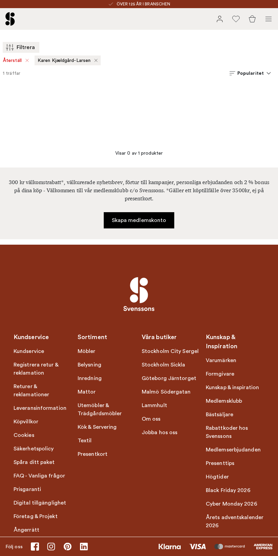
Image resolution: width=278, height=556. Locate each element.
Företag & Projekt (36, 516)
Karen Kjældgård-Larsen (64, 60)
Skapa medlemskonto (139, 220)
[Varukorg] (252, 19)
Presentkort (92, 454)
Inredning (90, 378)
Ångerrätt (26, 530)
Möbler (87, 351)
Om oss (151, 419)
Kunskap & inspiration (232, 387)
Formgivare (220, 374)
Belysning (89, 365)
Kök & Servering (97, 427)
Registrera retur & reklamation (36, 369)
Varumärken (221, 360)
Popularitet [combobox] (250, 73)
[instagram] (51, 546)
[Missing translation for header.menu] (268, 19)
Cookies (24, 435)
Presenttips (220, 463)
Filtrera (26, 47)
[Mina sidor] (220, 19)
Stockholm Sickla (163, 365)
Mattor (87, 392)
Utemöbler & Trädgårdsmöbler (100, 409)
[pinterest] (67, 546)
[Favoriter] (236, 19)
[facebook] (35, 546)
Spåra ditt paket (34, 462)
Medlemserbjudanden (233, 450)
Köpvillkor (26, 422)
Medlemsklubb (224, 401)
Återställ (12, 60)
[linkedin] (84, 546)
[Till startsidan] (10, 19)
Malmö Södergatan (166, 392)
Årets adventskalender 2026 (234, 521)
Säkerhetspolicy (34, 449)
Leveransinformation (40, 408)
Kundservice (29, 351)
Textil (85, 441)
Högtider (217, 477)
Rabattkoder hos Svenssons (227, 432)
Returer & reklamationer (31, 390)
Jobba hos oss (159, 432)
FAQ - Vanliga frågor (39, 476)
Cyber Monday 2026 (231, 504)
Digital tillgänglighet (40, 503)
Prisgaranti (27, 489)
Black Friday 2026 (228, 490)
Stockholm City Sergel (170, 351)
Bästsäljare (219, 415)
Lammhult (154, 405)
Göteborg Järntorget (169, 378)
